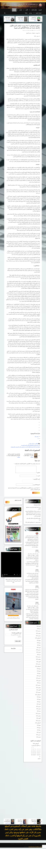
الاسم (38, 475)
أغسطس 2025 (38, 638)
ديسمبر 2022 (38, 713)
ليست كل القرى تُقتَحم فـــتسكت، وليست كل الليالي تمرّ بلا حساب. (31, 591)
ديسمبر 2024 (38, 656)
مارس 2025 (38, 649)
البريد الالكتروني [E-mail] (16, 632)
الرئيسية (40, 10)
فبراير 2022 (38, 737)
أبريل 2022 (39, 732)
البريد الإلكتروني (36, 479)
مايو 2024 (39, 673)
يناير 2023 (39, 711)
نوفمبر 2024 (38, 659)
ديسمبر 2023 (38, 685)
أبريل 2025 (39, 647)
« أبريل (39, 758)
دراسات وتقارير (32, 443)
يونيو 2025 (39, 642)
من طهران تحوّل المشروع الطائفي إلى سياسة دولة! (20, 820)
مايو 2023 (39, 701)
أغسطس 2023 (38, 694)
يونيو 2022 (39, 727)
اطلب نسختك (17, 641)
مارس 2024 (38, 678)
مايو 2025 (39, 645)
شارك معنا (13, 648)
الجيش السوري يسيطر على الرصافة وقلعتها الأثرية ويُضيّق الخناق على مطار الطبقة (20, 18)
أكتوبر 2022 (38, 718)
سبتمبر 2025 (38, 635)
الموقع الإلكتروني (36, 484)
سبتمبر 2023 (38, 692)
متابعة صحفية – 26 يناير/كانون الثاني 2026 (33, 522)
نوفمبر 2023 (38, 687)
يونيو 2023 (39, 699)
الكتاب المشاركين (20, 823)
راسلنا (26, 13)
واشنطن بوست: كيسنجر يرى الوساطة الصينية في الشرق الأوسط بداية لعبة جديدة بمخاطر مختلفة (30, 454)
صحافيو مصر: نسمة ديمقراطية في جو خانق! (11, 454)
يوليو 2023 (39, 697)
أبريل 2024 (39, 675)
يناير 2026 (39, 628)
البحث (7, 502)
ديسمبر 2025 (38, 631)
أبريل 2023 (39, 704)
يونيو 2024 (39, 671)
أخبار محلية (34, 20)
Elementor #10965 (37, 505)
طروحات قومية (38, 13)
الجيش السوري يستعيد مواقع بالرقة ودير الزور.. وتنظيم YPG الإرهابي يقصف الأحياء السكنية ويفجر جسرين (33, 18)
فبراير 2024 (38, 680)
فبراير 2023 (38, 708)
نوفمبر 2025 (38, 633)
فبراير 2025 (38, 652)
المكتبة (20, 10)
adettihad (30, 30)
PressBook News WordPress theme (35, 846)
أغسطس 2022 (38, 722)
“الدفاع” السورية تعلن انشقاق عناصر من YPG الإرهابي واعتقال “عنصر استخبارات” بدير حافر (7, 18)
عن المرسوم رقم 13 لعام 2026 (33, 820)
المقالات (14, 10)
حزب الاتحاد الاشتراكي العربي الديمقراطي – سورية (26, 4)
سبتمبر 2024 (38, 664)
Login (41, 1)
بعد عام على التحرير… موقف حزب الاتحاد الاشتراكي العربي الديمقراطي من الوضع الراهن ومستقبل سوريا (32, 609)
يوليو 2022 (39, 725)
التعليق (38, 472)
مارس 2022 (38, 734)
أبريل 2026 (39, 626)
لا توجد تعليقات (24, 30)
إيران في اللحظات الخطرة (7, 820)
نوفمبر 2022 (38, 715)
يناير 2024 (39, 682)
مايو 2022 (39, 730)
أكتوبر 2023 (38, 690)
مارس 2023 (38, 706)
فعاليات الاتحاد (34, 10)
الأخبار (27, 10)
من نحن (30, 13)
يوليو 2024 (39, 668)
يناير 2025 (39, 654)
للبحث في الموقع (18, 500)
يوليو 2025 (39, 640)
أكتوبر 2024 (38, 661)
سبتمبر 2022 (38, 720)
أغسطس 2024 (38, 666)
